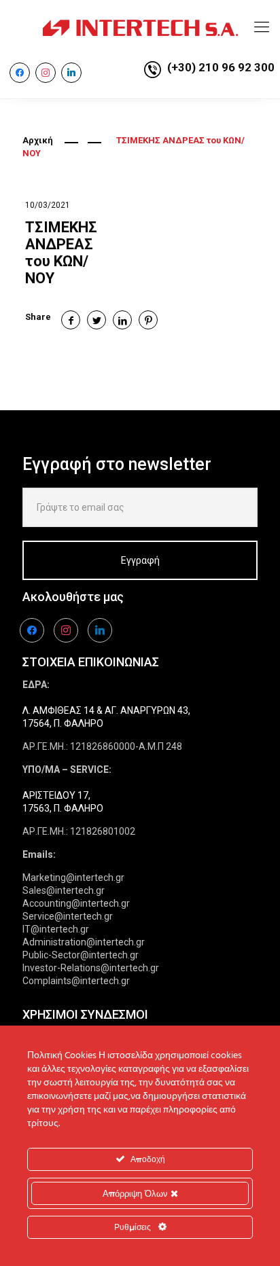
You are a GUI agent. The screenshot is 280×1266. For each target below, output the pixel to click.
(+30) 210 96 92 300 (221, 67)
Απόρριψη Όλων (137, 1193)
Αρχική (37, 140)
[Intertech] (140, 27)
